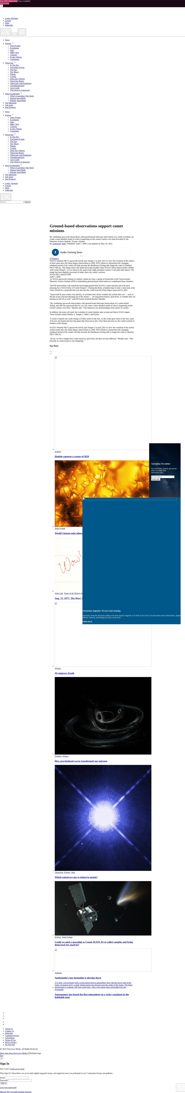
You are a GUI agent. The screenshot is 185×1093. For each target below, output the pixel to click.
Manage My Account (8, 1092)
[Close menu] (22, 32)
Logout (8, 21)
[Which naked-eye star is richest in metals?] (103, 870)
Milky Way (14, 53)
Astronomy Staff (59, 244)
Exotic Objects (16, 57)
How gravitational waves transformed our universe (81, 761)
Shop (7, 23)
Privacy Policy (11, 1042)
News (7, 40)
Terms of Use (10, 1040)
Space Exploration (12, 94)
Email (2, 1078)
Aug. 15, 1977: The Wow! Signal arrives (75, 598)
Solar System (15, 46)
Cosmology (14, 59)
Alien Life (59, 593)
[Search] (5, 32)
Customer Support (24, 1092)
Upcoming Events (17, 67)
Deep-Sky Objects (17, 79)
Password (4, 1080)
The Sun (13, 70)
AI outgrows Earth (64, 673)
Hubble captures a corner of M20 (72, 456)
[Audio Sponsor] (109, 252)
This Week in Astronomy (20, 90)
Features (58, 756)
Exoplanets (14, 48)
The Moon (14, 72)
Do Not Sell (10, 1045)
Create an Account (17, 1069)
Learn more (4, 3)
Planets (13, 74)
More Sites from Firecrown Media (14, 1053)
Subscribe (9, 25)
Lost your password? (8, 1087)
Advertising (9, 1038)
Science (8, 43)
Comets (13, 77)
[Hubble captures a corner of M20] (103, 449)
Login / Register (11, 18)
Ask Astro (9, 105)
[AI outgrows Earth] (103, 666)
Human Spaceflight (17, 98)
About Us (9, 1029)
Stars (12, 50)
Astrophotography (17, 86)
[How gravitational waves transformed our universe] (103, 754)
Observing (9, 63)
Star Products (10, 107)
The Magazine (10, 103)
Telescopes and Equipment (20, 83)
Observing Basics (17, 81)
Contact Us (9, 1031)
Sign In (3, 1083)
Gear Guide (14, 88)
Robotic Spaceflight (18, 101)
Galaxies (13, 55)
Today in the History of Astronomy (78, 593)
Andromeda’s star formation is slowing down (78, 977)
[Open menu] (14, 34)
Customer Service (12, 1036)
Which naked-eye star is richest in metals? (76, 877)
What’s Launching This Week (22, 96)
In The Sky (14, 65)
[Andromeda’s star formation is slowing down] (103, 970)
